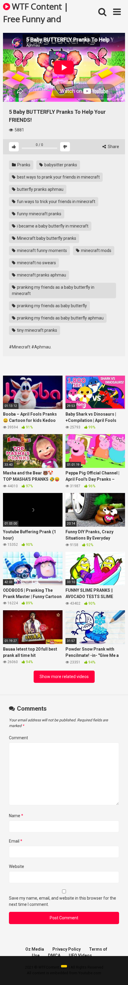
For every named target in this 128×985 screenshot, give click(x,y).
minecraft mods (95, 250)
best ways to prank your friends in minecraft (58, 177)
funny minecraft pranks (38, 213)
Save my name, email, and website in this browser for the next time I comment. (62, 901)
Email (15, 841)
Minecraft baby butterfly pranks (46, 238)
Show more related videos (64, 676)
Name (16, 815)
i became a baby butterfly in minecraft (52, 226)
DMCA (54, 955)
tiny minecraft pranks (36, 330)
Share (113, 146)
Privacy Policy (66, 949)
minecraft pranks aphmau (41, 275)
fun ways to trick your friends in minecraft (55, 201)
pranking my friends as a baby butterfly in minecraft (53, 290)
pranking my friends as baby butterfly (51, 305)
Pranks (23, 164)
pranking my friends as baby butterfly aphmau (60, 318)
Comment (18, 737)
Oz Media (34, 949)
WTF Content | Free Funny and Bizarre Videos (35, 12)
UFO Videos (80, 955)
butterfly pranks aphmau (39, 189)
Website (16, 866)
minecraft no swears (36, 262)
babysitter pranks (60, 164)
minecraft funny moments (41, 250)
